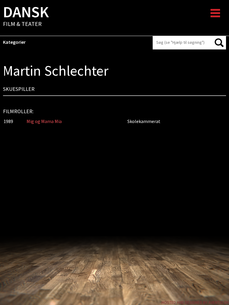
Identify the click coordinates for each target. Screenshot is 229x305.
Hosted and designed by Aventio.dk (195, 302)
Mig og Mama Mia (44, 121)
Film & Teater (26, 16)
